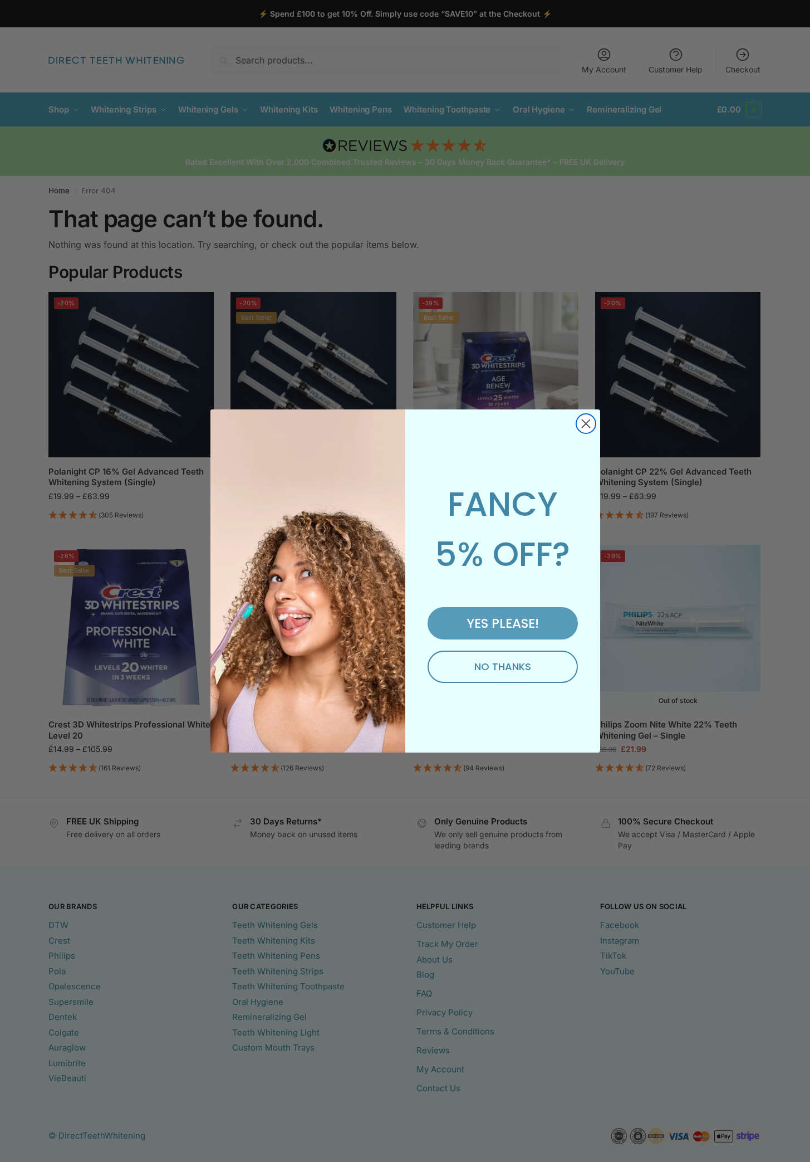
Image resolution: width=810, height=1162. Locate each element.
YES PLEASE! (503, 623)
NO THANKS (502, 666)
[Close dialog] (586, 423)
